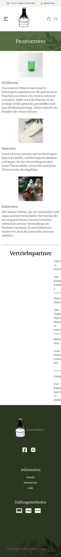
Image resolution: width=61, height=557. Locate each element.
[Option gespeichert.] (49, 19)
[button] (5, 18)
